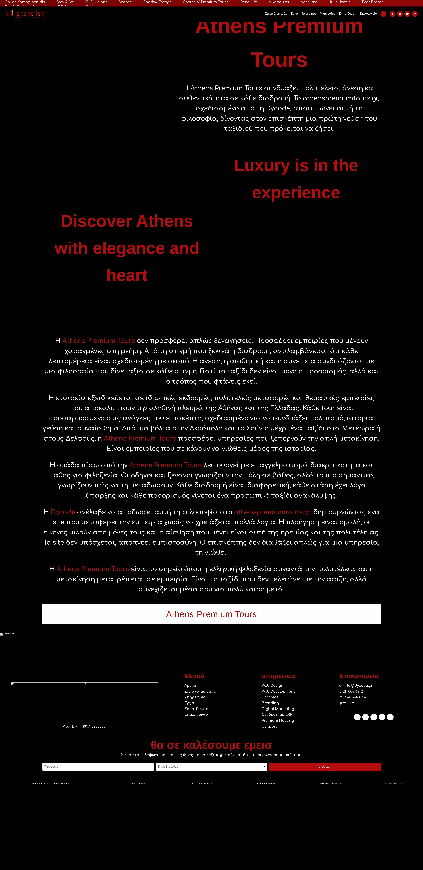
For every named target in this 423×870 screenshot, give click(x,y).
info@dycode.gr (358, 686)
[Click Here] (383, 14)
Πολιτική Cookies (265, 784)
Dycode (63, 512)
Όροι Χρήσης (138, 784)
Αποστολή (325, 766)
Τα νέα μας (309, 13)
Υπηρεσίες (327, 13)
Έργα (294, 13)
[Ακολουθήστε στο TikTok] (365, 717)
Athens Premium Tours (98, 340)
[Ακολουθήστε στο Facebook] (382, 717)
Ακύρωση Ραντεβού (392, 784)
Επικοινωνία (368, 13)
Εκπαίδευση (347, 13)
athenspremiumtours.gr (272, 512)
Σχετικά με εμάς (276, 13)
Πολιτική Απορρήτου (202, 784)
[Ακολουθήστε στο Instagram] (357, 717)
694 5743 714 (355, 697)
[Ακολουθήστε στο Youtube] (390, 717)
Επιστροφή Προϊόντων (329, 784)
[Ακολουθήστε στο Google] (373, 717)
